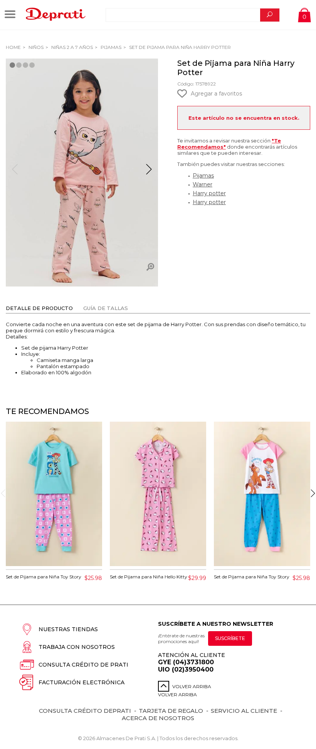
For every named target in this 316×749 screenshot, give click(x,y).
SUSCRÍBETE (230, 638)
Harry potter (209, 193)
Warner (202, 184)
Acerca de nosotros (158, 718)
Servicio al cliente (244, 710)
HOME (13, 47)
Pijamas (110, 47)
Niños (35, 47)
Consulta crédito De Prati (83, 664)
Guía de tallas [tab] (105, 308)
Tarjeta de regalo (171, 710)
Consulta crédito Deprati (85, 710)
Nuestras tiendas (68, 629)
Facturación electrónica (81, 682)
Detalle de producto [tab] (39, 308)
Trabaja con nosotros (77, 646)
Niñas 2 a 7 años (71, 47)
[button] (149, 172)
